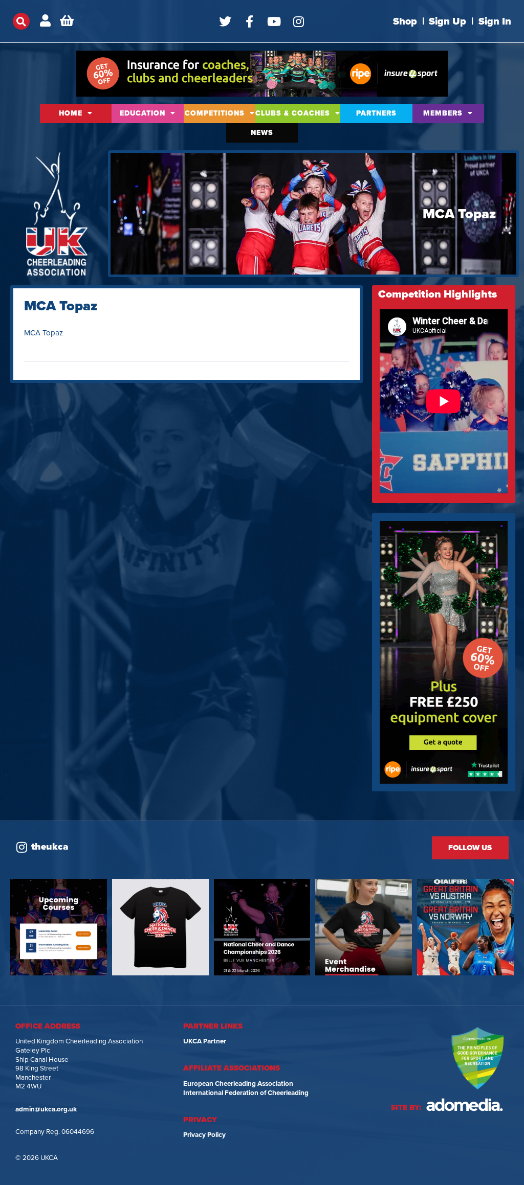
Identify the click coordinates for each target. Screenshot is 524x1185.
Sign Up (447, 21)
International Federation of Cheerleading (246, 1093)
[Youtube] (274, 21)
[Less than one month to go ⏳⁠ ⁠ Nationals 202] (262, 927)
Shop (405, 21)
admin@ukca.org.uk (46, 1109)
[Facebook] (249, 21)
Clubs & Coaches (292, 113)
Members (443, 113)
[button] (21, 21)
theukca (50, 846)
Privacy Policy (204, 1135)
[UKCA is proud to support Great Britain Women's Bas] (465, 927)
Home (70, 113)
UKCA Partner (204, 1041)
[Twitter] (225, 21)
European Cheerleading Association (238, 1084)
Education (142, 113)
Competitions (215, 113)
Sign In (494, 21)
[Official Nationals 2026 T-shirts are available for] (160, 927)
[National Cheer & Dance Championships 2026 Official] (363, 927)
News (262, 132)
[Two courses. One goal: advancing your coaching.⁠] (58, 927)
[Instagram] (299, 21)
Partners (376, 113)
